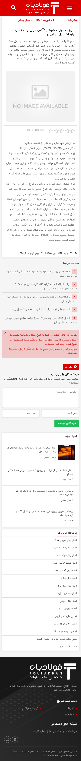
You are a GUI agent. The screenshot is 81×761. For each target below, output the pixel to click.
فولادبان (59, 143)
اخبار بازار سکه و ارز (66, 586)
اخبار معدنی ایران (67, 593)
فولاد (50, 163)
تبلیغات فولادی (30, 708)
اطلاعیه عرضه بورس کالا (65, 631)
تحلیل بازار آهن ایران (66, 616)
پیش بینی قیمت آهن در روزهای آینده (57, 639)
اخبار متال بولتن (68, 601)
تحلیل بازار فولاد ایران (65, 624)
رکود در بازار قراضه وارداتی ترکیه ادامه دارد (40, 309)
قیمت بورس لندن (67, 609)
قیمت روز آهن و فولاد (65, 571)
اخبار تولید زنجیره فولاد (64, 563)
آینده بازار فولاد (69, 578)
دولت (10, 209)
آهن (70, 158)
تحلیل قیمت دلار (68, 647)
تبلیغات (70, 708)
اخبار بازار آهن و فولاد (65, 540)
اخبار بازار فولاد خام (67, 555)
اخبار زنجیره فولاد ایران (65, 548)
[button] (69, 8)
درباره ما (69, 714)
